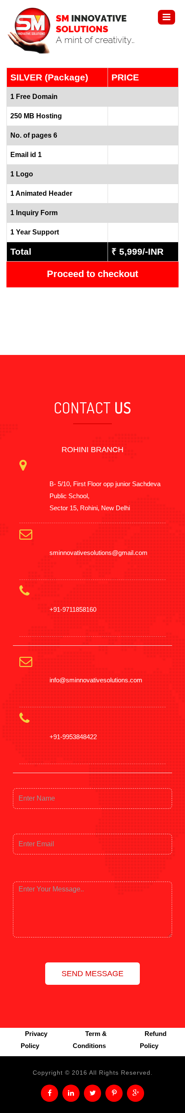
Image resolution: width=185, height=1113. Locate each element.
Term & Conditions (90, 1039)
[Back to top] (169, 1097)
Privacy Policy (34, 1039)
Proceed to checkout (92, 273)
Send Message (92, 973)
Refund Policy (153, 1039)
